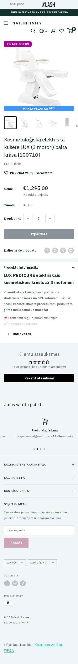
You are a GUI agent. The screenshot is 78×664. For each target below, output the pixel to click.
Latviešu (11, 562)
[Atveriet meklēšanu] (33, 31)
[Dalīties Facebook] (47, 250)
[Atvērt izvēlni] (6, 23)
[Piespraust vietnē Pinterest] (55, 250)
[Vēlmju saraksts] (61, 31)
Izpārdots (39, 234)
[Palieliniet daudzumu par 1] (50, 218)
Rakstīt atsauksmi (39, 378)
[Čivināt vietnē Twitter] (63, 250)
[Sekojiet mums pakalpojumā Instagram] (15, 583)
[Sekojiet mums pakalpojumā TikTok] (23, 583)
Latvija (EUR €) (38, 562)
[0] (70, 30)
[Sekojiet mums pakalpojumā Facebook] (7, 583)
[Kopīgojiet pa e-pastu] (71, 250)
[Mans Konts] (53, 31)
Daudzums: (12, 218)
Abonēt (16, 543)
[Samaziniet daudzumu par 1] (28, 218)
